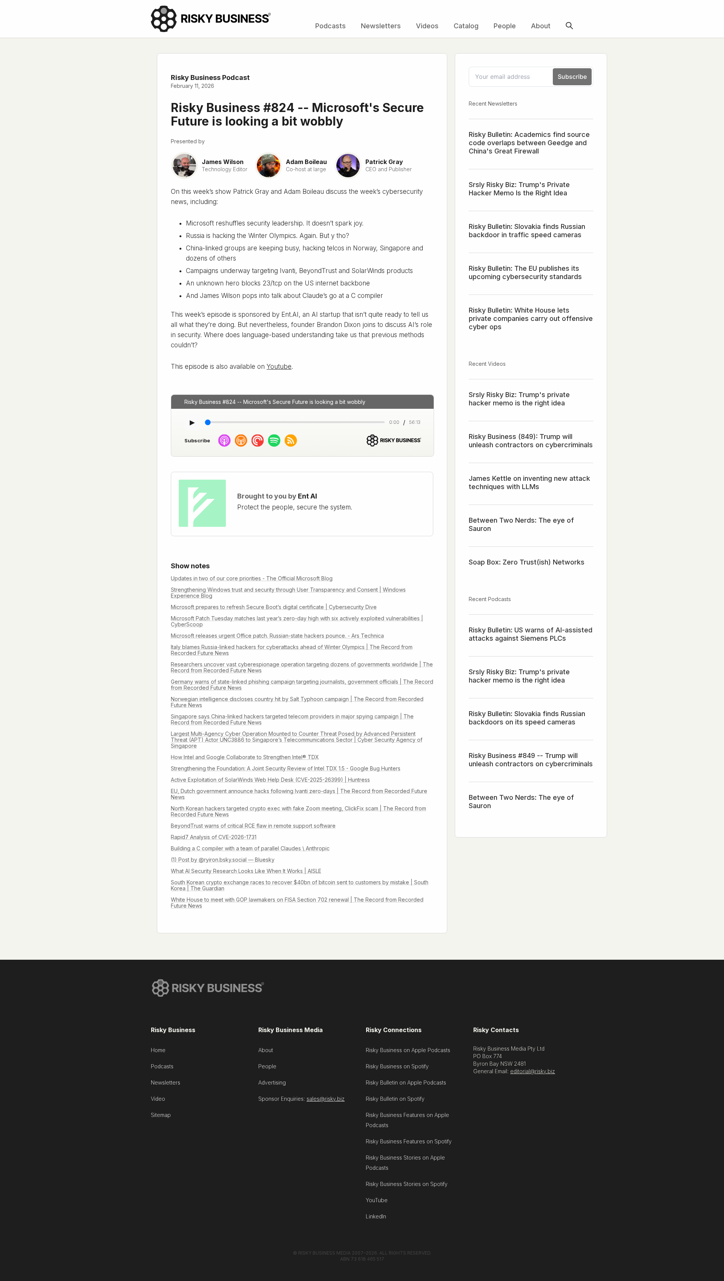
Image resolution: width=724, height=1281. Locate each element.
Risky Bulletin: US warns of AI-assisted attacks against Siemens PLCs (530, 634)
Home (158, 1050)
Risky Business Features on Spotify (409, 1141)
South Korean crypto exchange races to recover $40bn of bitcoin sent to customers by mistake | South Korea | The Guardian (299, 885)
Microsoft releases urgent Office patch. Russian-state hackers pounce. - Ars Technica (277, 635)
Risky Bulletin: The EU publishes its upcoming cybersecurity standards (525, 272)
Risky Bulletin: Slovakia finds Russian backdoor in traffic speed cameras (527, 230)
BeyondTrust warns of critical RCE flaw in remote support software (253, 825)
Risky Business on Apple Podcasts (408, 1050)
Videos (427, 26)
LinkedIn (376, 1216)
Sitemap (161, 1115)
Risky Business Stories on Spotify (407, 1184)
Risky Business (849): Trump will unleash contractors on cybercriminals (531, 441)
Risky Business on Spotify (397, 1066)
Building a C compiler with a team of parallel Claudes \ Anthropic (250, 848)
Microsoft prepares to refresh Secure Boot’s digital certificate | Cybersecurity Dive (274, 607)
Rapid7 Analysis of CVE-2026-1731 (213, 837)
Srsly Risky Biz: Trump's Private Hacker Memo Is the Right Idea (519, 189)
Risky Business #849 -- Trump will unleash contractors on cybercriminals (531, 760)
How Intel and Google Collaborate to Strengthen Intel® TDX (245, 757)
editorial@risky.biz (532, 1071)
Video (158, 1098)
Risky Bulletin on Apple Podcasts (406, 1082)
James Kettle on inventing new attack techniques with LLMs (529, 482)
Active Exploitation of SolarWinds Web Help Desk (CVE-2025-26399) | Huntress (270, 779)
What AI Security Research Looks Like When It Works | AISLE (246, 871)
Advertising (272, 1082)
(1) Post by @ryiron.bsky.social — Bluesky (223, 859)
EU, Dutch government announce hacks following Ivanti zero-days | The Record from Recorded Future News (299, 794)
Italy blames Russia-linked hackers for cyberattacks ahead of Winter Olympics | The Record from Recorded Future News (292, 650)
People (505, 26)
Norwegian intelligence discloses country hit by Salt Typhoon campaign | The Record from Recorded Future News (297, 702)
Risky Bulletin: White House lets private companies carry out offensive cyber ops (531, 318)
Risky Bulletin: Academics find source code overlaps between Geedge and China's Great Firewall (529, 142)
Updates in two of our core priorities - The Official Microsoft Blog (252, 578)
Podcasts (330, 26)
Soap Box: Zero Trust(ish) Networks (526, 562)
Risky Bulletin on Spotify (395, 1098)
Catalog (466, 26)
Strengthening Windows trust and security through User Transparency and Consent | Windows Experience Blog (288, 592)
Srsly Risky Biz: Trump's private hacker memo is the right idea (519, 399)
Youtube (279, 366)
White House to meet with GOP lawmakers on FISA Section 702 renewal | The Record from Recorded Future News (297, 902)
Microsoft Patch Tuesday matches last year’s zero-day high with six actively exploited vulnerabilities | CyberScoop (297, 621)
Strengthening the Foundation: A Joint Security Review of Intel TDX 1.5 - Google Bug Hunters (285, 768)
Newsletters (381, 26)
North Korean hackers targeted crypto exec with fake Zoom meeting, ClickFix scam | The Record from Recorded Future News (298, 811)
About (541, 26)
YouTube (377, 1200)
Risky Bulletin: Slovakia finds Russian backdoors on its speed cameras (527, 718)
